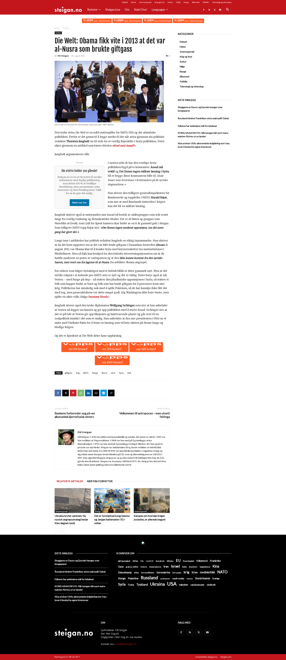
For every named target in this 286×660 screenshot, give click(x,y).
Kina (216, 566)
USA (129, 373)
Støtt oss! (140, 9)
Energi (97, 511)
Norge (186, 2)
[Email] (96, 393)
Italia (184, 567)
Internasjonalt (145, 2)
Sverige (215, 578)
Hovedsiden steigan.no (206, 657)
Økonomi (196, 2)
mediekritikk (207, 572)
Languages (158, 9)
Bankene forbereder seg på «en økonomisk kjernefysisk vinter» (75, 415)
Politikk (206, 2)
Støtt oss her (79, 202)
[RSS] (209, 10)
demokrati (160, 561)
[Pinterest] (73, 393)
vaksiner (183, 584)
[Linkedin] (88, 393)
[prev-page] (57, 530)
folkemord (202, 560)
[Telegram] (103, 393)
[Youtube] (220, 10)
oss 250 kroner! (132, 20)
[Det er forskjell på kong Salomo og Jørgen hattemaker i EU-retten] (112, 500)
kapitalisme (205, 567)
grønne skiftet (132, 567)
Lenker (58, 33)
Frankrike (215, 560)
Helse (133, 2)
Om (127, 9)
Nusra (104, 373)
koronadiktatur (147, 572)
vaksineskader (197, 584)
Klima (136, 572)
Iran (166, 566)
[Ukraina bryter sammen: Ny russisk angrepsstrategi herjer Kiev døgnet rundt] (73, 500)
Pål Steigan (63, 56)
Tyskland (142, 584)
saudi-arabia (178, 578)
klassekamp (125, 572)
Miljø (178, 2)
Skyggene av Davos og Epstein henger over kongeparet (200, 109)
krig (78, 373)
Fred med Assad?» (125, 145)
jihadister (193, 567)
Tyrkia (131, 584)
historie (144, 567)
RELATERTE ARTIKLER (70, 481)
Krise (195, 572)
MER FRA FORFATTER (100, 481)
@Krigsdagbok (124, 561)
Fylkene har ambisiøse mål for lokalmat (197, 125)
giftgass (68, 373)
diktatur (170, 561)
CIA (141, 561)
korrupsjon (176, 572)
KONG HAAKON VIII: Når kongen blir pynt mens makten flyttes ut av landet (203, 134)
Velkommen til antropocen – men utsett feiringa (144, 415)
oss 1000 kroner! (193, 20)
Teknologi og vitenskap (221, 2)
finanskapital (188, 561)
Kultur (170, 2)
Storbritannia (202, 578)
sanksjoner (165, 578)
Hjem (57, 28)
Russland (149, 577)
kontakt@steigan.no (125, 644)
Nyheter (92, 9)
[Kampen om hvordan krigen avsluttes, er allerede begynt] (152, 500)
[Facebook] (203, 10)
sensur (190, 578)
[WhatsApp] (80, 393)
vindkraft (211, 584)
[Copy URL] (111, 393)
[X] (214, 10)
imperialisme (155, 567)
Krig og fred (160, 2)
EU (178, 560)
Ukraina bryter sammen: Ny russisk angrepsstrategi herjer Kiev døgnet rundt (71, 519)
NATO (86, 373)
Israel (175, 566)
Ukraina (157, 584)
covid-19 (149, 561)
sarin (113, 373)
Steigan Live (112, 9)
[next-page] (62, 530)
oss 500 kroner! (162, 20)
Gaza (120, 566)
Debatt (125, 2)
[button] (227, 9)
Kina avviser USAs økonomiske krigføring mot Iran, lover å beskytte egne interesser (204, 145)
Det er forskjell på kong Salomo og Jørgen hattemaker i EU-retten (112, 519)
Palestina (133, 578)
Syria (121, 373)
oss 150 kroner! (101, 20)
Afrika (135, 561)
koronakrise (163, 572)
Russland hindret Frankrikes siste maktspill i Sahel (203, 118)
